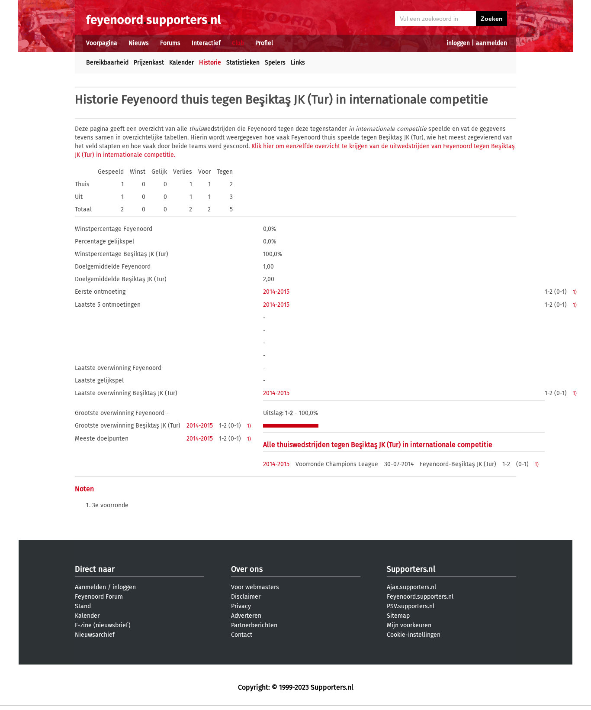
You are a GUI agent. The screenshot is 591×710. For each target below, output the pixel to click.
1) (575, 292)
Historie (210, 62)
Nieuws (138, 43)
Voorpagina (101, 43)
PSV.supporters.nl (410, 606)
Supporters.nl (411, 569)
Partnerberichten (254, 625)
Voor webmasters (255, 587)
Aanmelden (90, 587)
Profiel (264, 43)
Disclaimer (245, 596)
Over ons (247, 569)
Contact (241, 635)
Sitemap (398, 615)
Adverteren (246, 615)
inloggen (458, 43)
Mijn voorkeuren (409, 625)
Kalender (181, 62)
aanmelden (491, 43)
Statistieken (243, 62)
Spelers (275, 62)
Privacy (241, 606)
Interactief (206, 43)
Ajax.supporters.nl (411, 587)
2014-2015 (276, 291)
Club (238, 43)
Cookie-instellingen (413, 635)
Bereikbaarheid (107, 62)
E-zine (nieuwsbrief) (103, 625)
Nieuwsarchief (95, 635)
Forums (170, 43)
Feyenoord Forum (99, 596)
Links (298, 62)
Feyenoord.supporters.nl (420, 596)
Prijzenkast (149, 62)
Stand (83, 606)
